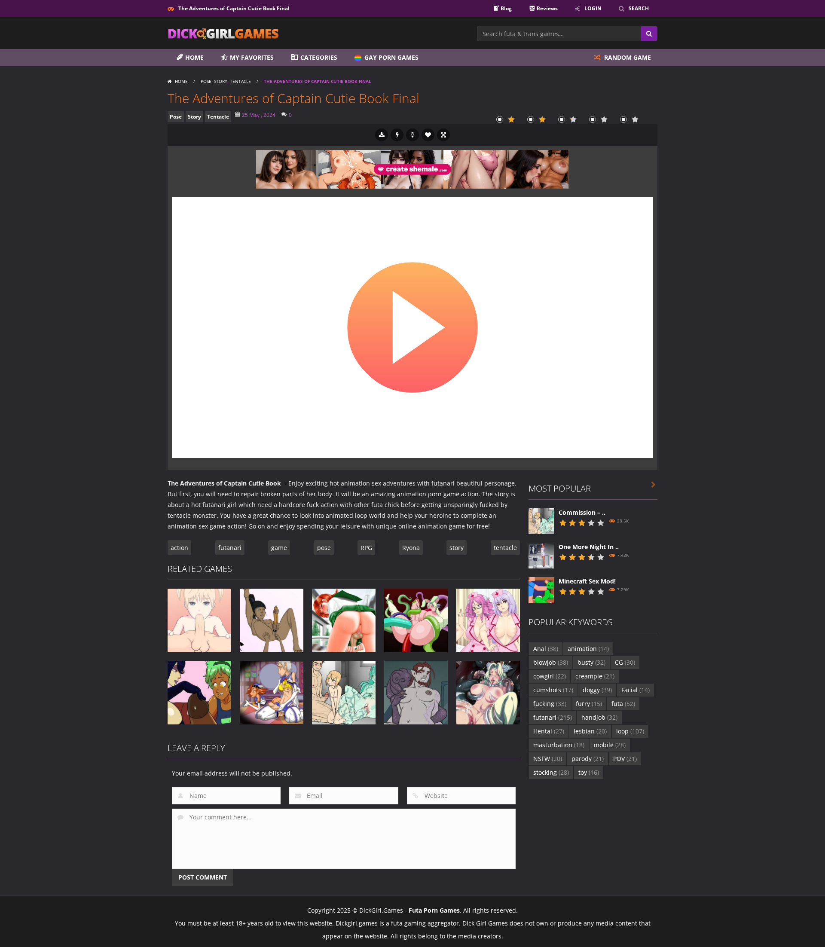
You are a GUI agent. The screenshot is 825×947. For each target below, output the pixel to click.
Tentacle (240, 81)
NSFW (547, 759)
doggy (597, 690)
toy (588, 772)
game (279, 548)
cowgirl (549, 676)
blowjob (550, 662)
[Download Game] (381, 134)
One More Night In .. (589, 547)
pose (324, 548)
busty (591, 662)
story (456, 548)
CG (625, 662)
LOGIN (593, 8)
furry (589, 704)
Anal (545, 649)
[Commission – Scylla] (541, 520)
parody (587, 759)
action (179, 548)
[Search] (649, 33)
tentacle (505, 548)
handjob (599, 717)
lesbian (590, 731)
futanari (229, 548)
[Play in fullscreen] (443, 134)
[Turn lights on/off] (412, 134)
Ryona (411, 548)
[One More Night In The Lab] (541, 554)
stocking (551, 772)
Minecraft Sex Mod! (587, 581)
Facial (635, 690)
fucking (549, 704)
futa (623, 704)
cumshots (553, 690)
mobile (610, 745)
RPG (366, 548)
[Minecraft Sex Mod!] (541, 589)
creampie (594, 676)
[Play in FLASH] (397, 134)
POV (625, 759)
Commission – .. (582, 512)
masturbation (558, 745)
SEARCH (639, 8)
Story (220, 81)
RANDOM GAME (626, 57)
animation (588, 649)
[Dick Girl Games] (223, 33)
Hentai (548, 731)
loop (630, 731)
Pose (206, 81)
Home (181, 81)
